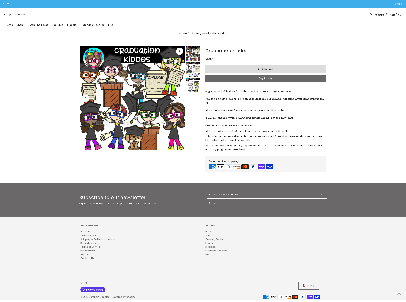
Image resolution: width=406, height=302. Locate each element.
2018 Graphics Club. (246, 99)
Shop (20, 24)
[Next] (179, 98)
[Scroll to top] (399, 293)
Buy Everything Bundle (246, 118)
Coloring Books (39, 24)
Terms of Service (90, 246)
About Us (85, 231)
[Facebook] (3, 4)
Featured (57, 24)
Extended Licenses (93, 24)
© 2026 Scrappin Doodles (95, 297)
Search (84, 254)
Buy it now (265, 78)
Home (9, 24)
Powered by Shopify (123, 297)
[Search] (371, 14)
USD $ (399, 4)
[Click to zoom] (179, 51)
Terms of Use (88, 235)
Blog (111, 24)
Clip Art (195, 33)
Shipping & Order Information (97, 239)
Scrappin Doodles (14, 14)
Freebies (72, 24)
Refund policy (88, 243)
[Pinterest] (7, 4)
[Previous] (85, 98)
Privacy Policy (88, 250)
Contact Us (87, 258)
